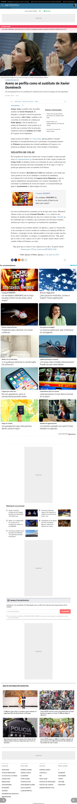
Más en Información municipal (16, 686)
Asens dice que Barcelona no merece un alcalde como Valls (55, 116)
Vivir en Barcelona (8, 773)
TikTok (60, 779)
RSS (40, 776)
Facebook (61, 773)
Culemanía (24, 776)
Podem (36, 101)
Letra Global (25, 779)
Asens (48, 214)
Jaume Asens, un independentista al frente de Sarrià (55, 123)
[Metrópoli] (38, 5)
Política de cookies (46, 785)
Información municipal (12, 80)
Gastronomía (7, 785)
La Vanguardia (35, 138)
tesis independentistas (22, 159)
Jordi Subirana (15, 105)
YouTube (61, 782)
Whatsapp (61, 785)
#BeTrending (6, 797)
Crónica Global (26, 770)
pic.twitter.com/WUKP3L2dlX (45, 249)
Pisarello (60, 217)
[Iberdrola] (47, 11)
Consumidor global (28, 785)
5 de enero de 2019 (52, 254)
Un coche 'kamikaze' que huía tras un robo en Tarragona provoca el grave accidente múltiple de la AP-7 (34, 29)
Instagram (62, 776)
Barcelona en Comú (27, 101)
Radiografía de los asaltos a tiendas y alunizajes (18, 1)
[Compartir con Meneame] (19, 260)
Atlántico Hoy (26, 782)
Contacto (43, 773)
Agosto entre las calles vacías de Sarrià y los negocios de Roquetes (46, 1)
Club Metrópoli (26, 791)
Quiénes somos (44, 770)
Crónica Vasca (26, 773)
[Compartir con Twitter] (15, 260)
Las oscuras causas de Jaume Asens (53, 130)
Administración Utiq (46, 788)
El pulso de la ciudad (9, 776)
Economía (5, 788)
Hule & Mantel (26, 788)
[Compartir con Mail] (22, 260)
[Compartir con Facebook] (12, 260)
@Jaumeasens (25, 249)
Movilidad (5, 770)
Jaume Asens (17, 101)
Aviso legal (43, 779)
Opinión (5, 791)
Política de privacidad (47, 782)
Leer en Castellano (5, 8)
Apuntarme (65, 611)
